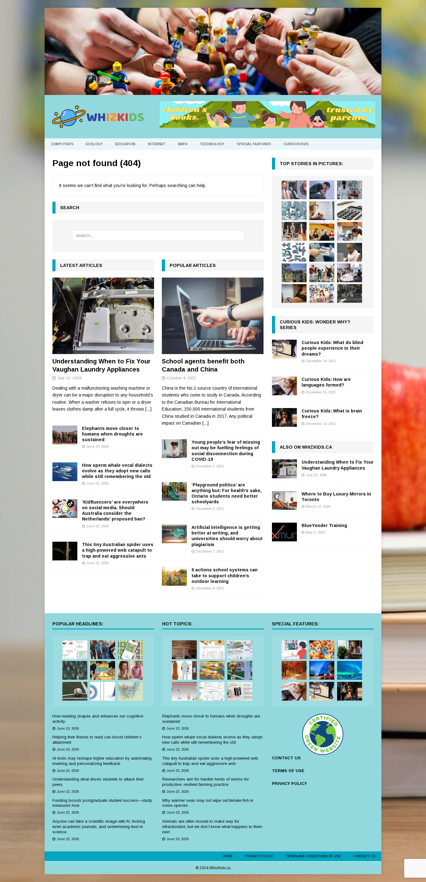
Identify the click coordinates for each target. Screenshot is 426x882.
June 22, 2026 (68, 770)
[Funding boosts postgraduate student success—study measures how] (349, 189)
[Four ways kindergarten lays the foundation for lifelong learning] (321, 273)
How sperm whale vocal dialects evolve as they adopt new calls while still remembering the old (117, 471)
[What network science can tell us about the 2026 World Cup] (130, 691)
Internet (157, 144)
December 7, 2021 (210, 551)
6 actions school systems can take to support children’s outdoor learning (224, 575)
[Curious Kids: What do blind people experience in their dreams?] (284, 349)
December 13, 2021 (321, 424)
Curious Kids (295, 144)
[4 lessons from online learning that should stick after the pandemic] (294, 649)
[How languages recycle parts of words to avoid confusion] (74, 649)
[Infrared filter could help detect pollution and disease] (212, 649)
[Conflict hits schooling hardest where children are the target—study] (349, 293)
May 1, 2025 (315, 532)
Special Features (254, 144)
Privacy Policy (259, 856)
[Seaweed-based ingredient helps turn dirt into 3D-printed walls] (184, 649)
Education (125, 144)
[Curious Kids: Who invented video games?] (321, 670)
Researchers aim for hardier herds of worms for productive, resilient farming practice (205, 782)
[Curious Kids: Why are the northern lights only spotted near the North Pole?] (349, 670)
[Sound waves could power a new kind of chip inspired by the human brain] (212, 691)
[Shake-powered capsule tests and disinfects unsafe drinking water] (239, 691)
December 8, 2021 (210, 588)
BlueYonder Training (324, 525)
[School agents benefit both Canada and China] (213, 316)
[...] (148, 409)
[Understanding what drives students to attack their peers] (321, 189)
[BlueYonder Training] (284, 532)
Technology (212, 144)
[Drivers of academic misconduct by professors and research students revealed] (321, 231)
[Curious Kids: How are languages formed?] (284, 386)
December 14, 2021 (321, 361)
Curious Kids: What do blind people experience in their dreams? (332, 348)
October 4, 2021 (181, 378)
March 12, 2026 (318, 506)
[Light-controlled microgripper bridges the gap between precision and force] (184, 691)
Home (228, 856)
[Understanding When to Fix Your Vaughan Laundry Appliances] (103, 316)
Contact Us (364, 856)
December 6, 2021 (210, 508)
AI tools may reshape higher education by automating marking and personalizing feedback (102, 761)
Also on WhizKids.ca (306, 447)
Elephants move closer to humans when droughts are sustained (112, 434)
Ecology (94, 144)
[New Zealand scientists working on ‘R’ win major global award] (102, 649)
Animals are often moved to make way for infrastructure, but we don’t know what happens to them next (212, 826)
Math (183, 144)
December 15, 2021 (321, 392)
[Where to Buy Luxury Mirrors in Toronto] (284, 500)
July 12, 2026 (69, 378)
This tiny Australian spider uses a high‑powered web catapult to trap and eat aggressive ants (117, 550)
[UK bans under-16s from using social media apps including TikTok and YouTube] (294, 293)
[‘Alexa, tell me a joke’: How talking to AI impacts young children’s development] (321, 252)
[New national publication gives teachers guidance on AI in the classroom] (349, 252)
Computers (62, 144)
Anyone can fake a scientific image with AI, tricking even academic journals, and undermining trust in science (98, 826)
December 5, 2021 (210, 466)
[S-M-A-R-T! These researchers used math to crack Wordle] (130, 649)
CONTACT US (286, 758)
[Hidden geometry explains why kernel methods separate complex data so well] (102, 691)
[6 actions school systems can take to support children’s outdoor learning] (174, 576)
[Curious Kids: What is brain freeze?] (284, 417)
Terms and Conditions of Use (313, 856)
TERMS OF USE (288, 770)
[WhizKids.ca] (213, 91)
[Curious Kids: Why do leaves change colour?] (294, 670)
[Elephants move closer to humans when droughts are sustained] (64, 435)
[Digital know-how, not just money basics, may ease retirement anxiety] (349, 210)
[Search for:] (158, 235)
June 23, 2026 (97, 446)
